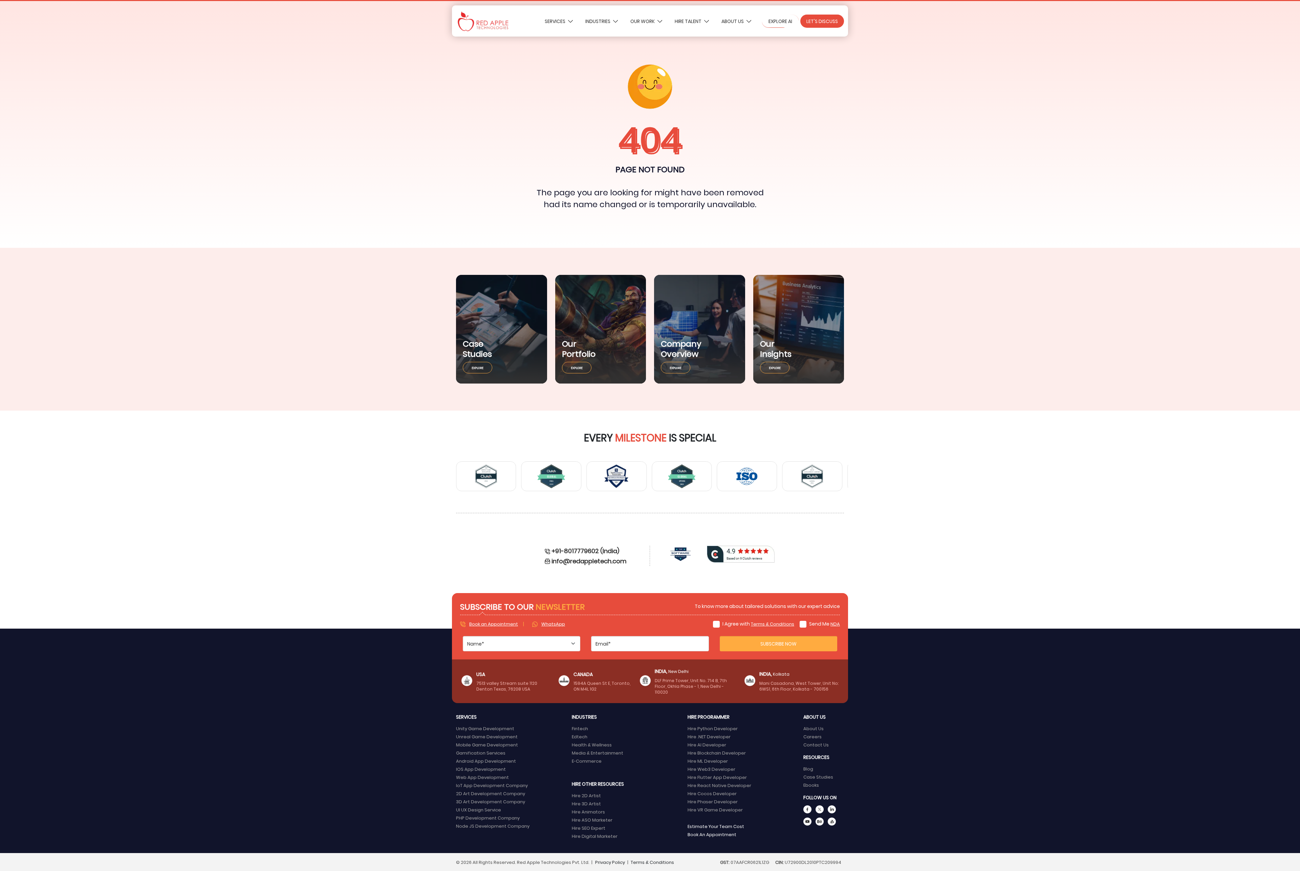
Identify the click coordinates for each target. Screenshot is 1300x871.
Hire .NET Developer (709, 736)
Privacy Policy (610, 862)
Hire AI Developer (707, 744)
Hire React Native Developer (719, 785)
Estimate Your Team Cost (716, 826)
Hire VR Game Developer (715, 809)
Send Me (824, 623)
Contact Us (816, 744)
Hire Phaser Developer (713, 801)
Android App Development (486, 761)
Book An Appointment (712, 834)
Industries (598, 21)
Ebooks (811, 785)
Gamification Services (480, 753)
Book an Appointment (493, 624)
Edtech (579, 736)
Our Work (643, 21)
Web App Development (482, 777)
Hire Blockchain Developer (717, 753)
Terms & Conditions (772, 624)
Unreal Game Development (487, 736)
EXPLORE (477, 368)
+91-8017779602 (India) (585, 550)
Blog (808, 768)
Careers (812, 736)
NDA (835, 624)
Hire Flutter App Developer (717, 777)
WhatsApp (553, 624)
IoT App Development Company (492, 785)
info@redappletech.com (589, 561)
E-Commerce (587, 761)
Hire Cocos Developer (712, 793)
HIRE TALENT (688, 21)
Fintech (580, 728)
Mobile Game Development (487, 744)
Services (555, 21)
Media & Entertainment (597, 753)
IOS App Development (481, 769)
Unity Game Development (485, 728)
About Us (733, 21)
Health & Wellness (592, 744)
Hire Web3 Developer (711, 769)
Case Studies (818, 777)
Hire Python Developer (713, 728)
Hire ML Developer (708, 761)
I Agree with (757, 623)
